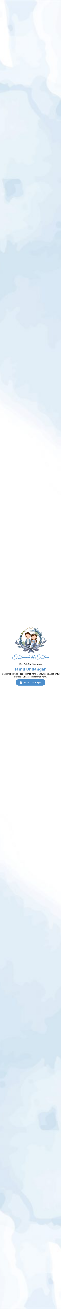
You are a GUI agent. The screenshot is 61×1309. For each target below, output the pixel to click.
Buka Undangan (32, 682)
